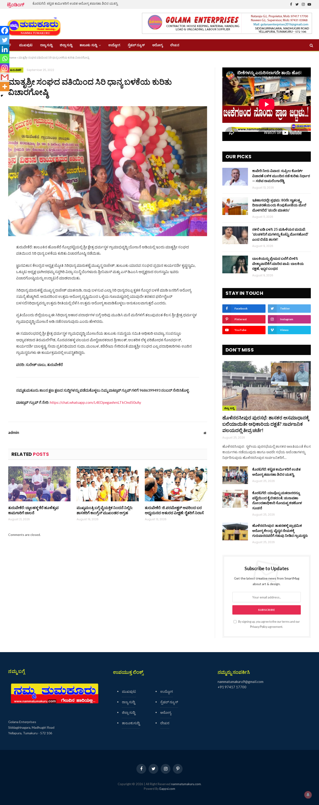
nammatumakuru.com (186, 784)
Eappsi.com (167, 789)
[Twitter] (4, 40)
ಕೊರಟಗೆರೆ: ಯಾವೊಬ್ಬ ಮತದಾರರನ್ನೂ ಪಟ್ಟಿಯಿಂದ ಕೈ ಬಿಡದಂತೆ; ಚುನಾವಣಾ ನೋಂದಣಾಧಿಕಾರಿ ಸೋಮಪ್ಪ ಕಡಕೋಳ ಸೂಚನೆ (277, 500)
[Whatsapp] (4, 58)
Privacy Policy (258, 627)
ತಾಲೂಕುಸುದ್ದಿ (131, 723)
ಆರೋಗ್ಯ (157, 45)
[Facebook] (4, 30)
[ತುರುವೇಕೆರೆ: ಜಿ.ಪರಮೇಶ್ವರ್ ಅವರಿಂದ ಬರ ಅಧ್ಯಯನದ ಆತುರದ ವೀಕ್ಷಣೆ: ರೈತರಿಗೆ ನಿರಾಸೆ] (176, 483)
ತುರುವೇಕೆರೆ (15, 70)
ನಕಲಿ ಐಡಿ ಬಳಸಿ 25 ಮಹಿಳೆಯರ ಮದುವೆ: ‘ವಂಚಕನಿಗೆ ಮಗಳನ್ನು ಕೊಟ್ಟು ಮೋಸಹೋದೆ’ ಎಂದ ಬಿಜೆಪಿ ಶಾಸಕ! (280, 234)
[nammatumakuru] (34, 24)
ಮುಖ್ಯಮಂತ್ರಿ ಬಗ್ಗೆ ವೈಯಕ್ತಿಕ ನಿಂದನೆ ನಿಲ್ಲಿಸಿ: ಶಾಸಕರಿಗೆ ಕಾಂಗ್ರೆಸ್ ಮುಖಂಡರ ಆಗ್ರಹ (105, 510)
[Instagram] (4, 68)
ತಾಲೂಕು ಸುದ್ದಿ (88, 45)
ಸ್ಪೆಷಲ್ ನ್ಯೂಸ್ (136, 45)
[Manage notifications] (308, 794)
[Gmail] (4, 77)
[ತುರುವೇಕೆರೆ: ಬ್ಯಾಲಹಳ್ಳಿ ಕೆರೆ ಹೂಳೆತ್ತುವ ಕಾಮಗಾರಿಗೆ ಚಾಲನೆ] (39, 483)
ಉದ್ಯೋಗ (114, 45)
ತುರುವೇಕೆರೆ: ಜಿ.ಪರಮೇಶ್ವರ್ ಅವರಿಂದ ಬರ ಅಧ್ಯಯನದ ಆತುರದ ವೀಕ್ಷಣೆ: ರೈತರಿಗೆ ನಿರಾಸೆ (174, 510)
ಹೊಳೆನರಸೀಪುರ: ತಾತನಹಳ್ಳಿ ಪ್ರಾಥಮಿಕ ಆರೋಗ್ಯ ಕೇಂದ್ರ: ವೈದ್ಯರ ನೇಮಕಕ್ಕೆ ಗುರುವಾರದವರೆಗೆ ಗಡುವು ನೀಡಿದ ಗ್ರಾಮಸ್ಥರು (280, 530)
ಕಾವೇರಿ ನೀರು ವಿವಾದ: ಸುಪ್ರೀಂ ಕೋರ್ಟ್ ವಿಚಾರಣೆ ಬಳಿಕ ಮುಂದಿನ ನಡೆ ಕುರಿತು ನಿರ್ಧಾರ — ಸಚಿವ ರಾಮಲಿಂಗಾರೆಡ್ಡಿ (281, 176)
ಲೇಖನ (174, 45)
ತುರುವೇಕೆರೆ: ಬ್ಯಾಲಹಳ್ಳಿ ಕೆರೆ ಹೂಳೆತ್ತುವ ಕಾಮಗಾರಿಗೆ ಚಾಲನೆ (33, 510)
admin (13, 432)
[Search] (311, 45)
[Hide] (2, 96)
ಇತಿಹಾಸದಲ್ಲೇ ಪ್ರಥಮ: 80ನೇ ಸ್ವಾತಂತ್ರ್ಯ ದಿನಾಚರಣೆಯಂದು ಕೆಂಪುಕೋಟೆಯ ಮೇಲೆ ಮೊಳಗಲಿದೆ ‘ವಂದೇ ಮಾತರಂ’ (279, 205)
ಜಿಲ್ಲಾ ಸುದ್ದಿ (66, 45)
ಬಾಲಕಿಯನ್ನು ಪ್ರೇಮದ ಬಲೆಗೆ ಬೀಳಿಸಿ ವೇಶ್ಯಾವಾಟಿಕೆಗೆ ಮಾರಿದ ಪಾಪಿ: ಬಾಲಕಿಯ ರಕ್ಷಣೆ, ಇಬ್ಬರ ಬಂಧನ (278, 263)
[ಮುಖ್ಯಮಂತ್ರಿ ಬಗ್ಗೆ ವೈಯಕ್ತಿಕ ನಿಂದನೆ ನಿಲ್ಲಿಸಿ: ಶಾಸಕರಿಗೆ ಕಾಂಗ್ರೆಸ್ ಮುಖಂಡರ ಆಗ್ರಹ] (108, 483)
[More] (4, 86)
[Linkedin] (4, 49)
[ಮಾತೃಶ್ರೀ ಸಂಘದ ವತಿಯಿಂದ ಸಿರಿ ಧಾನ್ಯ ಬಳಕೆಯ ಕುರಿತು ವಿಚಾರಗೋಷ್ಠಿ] (107, 171)
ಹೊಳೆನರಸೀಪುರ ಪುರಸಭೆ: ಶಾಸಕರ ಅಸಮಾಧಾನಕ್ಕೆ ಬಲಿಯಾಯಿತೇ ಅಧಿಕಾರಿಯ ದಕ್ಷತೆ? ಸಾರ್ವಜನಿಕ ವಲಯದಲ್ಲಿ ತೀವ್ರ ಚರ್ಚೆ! (265, 424)
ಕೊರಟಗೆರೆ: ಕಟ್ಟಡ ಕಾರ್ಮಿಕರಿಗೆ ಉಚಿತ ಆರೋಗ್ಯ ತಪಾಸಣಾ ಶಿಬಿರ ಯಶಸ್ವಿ (75, 3)
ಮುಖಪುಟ (26, 45)
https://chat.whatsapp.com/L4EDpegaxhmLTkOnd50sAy (95, 402)
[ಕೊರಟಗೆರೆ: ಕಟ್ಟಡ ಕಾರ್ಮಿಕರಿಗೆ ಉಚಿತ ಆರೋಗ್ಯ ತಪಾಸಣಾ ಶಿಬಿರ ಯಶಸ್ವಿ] (235, 475)
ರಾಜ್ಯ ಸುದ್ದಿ (46, 45)
